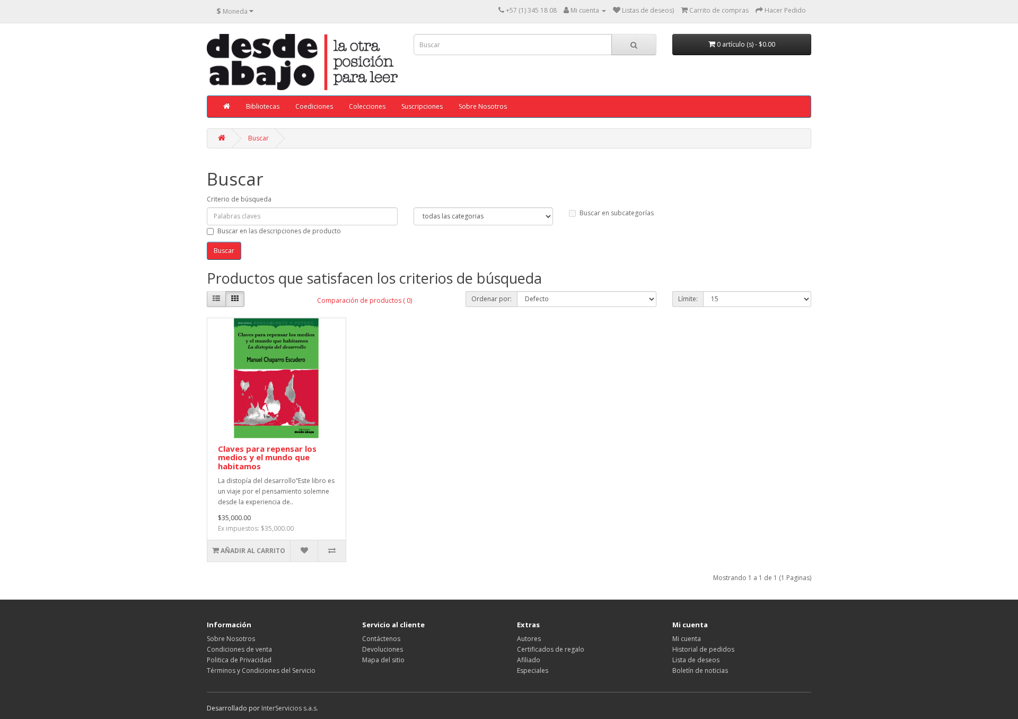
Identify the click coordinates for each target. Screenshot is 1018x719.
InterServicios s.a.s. (289, 708)
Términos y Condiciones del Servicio (261, 670)
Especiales (532, 670)
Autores (529, 638)
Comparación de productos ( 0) (364, 300)
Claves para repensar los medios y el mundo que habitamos (267, 457)
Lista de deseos (695, 659)
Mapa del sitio (383, 659)
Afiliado (528, 659)
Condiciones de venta (239, 649)
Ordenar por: (491, 298)
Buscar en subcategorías (617, 212)
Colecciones (367, 106)
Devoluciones (382, 649)
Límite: (688, 298)
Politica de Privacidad (239, 659)
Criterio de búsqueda (239, 199)
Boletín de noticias (700, 670)
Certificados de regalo (550, 649)
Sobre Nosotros (483, 106)
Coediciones (314, 106)
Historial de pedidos (703, 649)
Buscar (258, 138)
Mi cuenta (686, 638)
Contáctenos (381, 638)
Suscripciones (422, 106)
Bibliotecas (262, 106)
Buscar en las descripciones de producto (279, 230)
